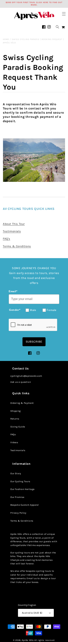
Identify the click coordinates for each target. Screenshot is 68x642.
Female (51, 310)
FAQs (13, 434)
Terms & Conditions (21, 520)
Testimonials (17, 450)
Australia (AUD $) (32, 612)
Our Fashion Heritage (22, 489)
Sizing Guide (17, 426)
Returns (14, 418)
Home (6, 39)
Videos (14, 442)
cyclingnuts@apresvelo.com (26, 376)
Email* (13, 291)
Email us (32, 578)
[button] (64, 14)
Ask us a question (20, 382)
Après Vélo (28, 640)
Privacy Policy (18, 513)
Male (33, 310)
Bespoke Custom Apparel (24, 505)
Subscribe (34, 341)
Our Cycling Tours (20, 481)
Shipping (15, 411)
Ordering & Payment (22, 403)
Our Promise (17, 497)
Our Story (15, 473)
